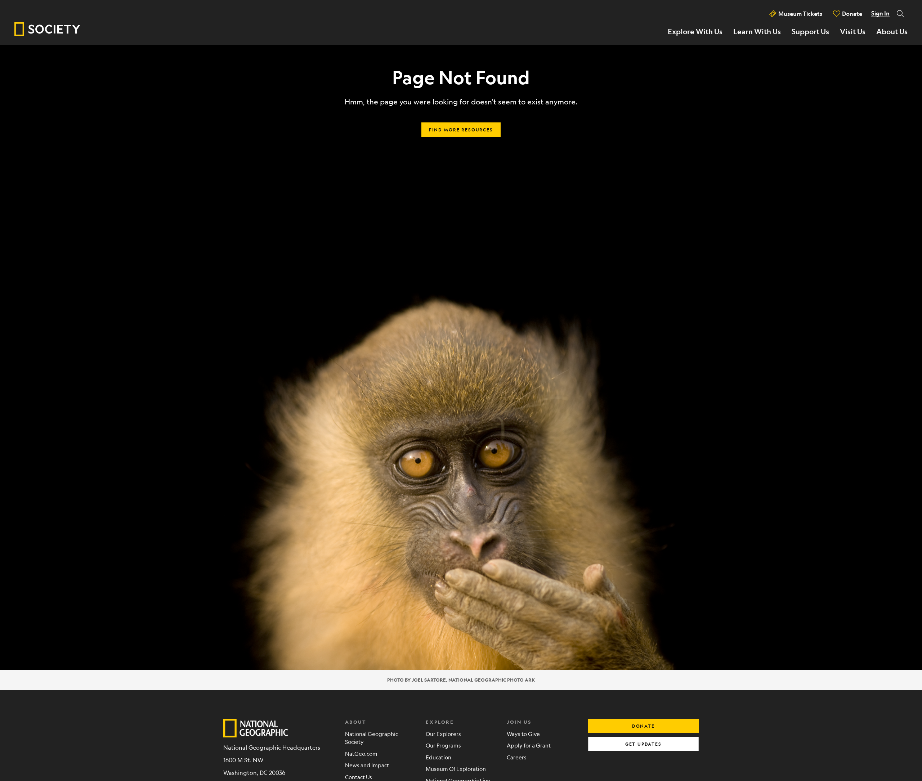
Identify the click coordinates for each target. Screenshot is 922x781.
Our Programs (443, 745)
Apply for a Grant (529, 745)
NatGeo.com (361, 753)
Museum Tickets (800, 13)
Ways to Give (523, 733)
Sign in (880, 13)
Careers (517, 757)
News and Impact (367, 765)
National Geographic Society (371, 737)
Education (438, 757)
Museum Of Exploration (456, 768)
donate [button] (643, 726)
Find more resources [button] (461, 130)
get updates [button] (643, 744)
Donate (852, 13)
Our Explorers (443, 733)
